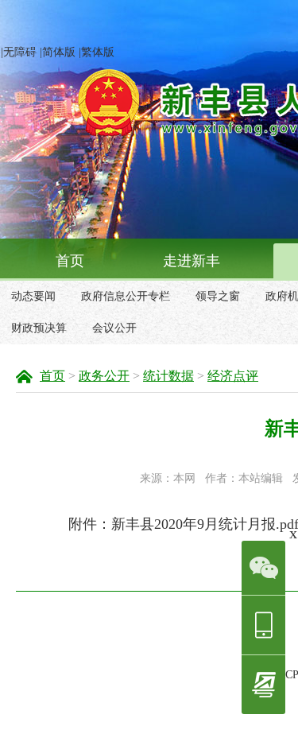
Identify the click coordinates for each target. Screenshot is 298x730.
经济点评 (232, 375)
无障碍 (20, 52)
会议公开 (114, 328)
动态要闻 (33, 296)
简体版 (58, 52)
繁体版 (97, 52)
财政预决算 (39, 328)
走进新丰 (191, 261)
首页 (70, 261)
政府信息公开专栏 (125, 296)
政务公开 (104, 375)
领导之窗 (217, 296)
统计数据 (168, 375)
